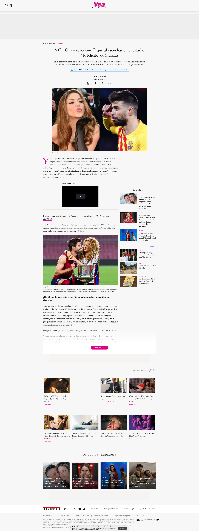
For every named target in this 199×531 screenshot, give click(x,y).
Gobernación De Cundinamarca (110, 402)
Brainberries (47, 404)
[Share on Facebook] (95, 83)
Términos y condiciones (101, 503)
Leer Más (99, 348)
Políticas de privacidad (82, 503)
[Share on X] (102, 83)
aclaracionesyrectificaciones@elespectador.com (56, 512)
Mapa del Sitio (94, 497)
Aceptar (122, 528)
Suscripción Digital (129, 497)
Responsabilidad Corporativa (122, 503)
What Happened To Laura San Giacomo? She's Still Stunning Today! (141, 399)
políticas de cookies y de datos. (90, 529)
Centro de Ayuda (65, 503)
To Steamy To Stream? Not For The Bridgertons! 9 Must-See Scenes (56, 399)
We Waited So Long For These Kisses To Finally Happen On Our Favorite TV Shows (57, 428)
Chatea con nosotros (149, 497)
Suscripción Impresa (111, 497)
